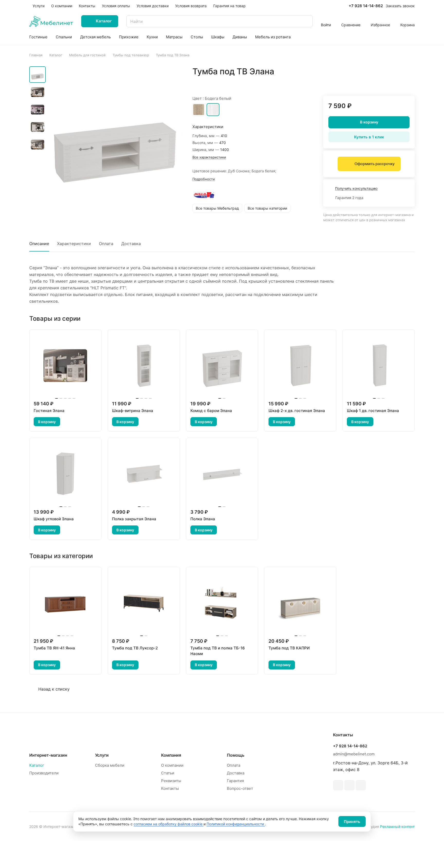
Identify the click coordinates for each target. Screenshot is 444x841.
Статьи (167, 773)
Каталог (36, 765)
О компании (172, 765)
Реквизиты (171, 780)
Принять (352, 821)
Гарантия (235, 780)
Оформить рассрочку (374, 164)
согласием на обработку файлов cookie (168, 824)
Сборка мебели (109, 765)
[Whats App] (349, 785)
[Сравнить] (398, 82)
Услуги (102, 755)
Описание (39, 243)
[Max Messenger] (361, 785)
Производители (44, 773)
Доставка (131, 243)
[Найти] (306, 21)
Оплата (106, 243)
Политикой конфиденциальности (236, 824)
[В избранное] (386, 82)
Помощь (235, 755)
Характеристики (74, 243)
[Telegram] (338, 785)
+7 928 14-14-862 (366, 6)
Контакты (170, 788)
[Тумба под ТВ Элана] (115, 133)
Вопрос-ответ (240, 788)
